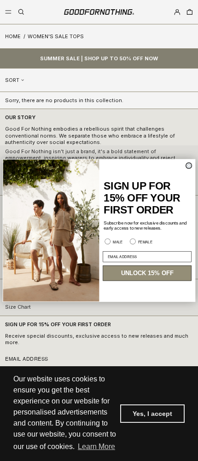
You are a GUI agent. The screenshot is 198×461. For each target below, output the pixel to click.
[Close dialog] (189, 166)
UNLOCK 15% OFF (147, 273)
